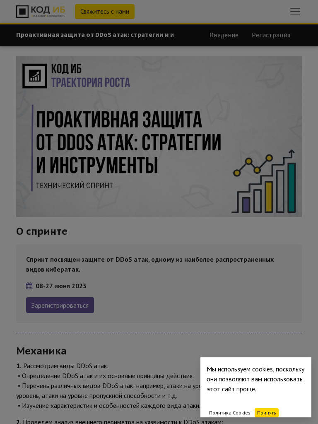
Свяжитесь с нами (104, 11)
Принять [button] (266, 413)
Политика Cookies (230, 413)
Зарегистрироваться (60, 305)
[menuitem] (224, 34)
